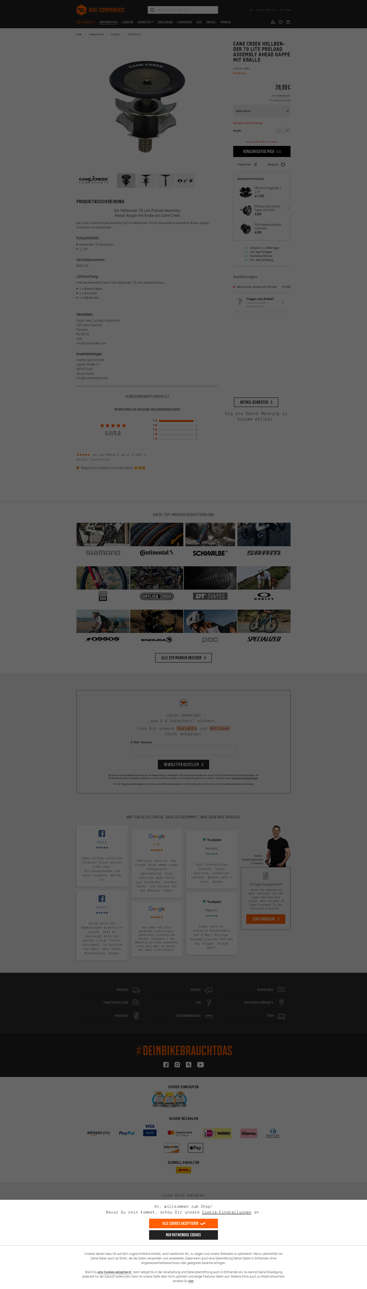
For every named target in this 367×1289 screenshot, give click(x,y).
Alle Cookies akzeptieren (180, 1223)
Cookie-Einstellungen (226, 1212)
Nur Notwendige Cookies (183, 1234)
